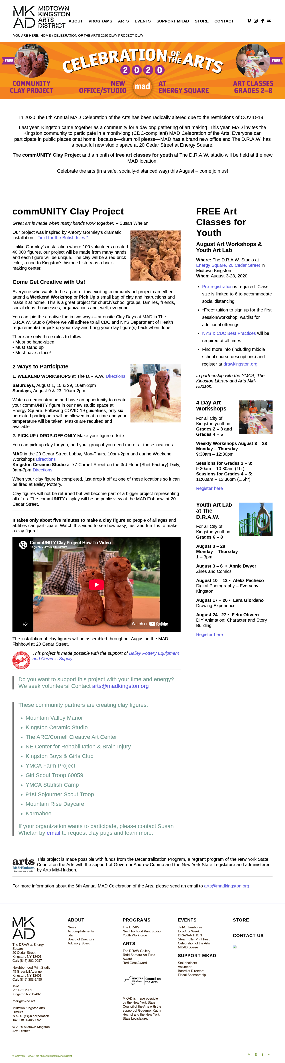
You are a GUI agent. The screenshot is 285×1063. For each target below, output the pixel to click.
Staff (71, 935)
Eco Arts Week (189, 931)
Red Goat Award (135, 963)
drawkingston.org (240, 364)
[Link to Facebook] (262, 21)
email (53, 833)
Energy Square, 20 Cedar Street (228, 265)
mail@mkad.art (23, 1001)
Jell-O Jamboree (190, 927)
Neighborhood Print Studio (142, 931)
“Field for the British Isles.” (62, 237)
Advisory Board (79, 943)
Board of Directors (81, 939)
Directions (115, 376)
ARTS (129, 943)
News (72, 927)
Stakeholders (187, 963)
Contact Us (248, 935)
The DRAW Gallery (137, 951)
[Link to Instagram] (255, 21)
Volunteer (184, 967)
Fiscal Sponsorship (192, 975)
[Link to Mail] (269, 21)
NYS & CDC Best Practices (229, 333)
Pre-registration (217, 286)
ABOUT (76, 919)
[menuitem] (76, 21)
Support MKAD (197, 955)
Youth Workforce (135, 935)
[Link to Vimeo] (249, 21)
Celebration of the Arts (194, 943)
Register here (209, 488)
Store (241, 919)
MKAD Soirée (188, 947)
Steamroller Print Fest (194, 939)
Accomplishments (81, 931)
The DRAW (131, 927)
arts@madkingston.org (120, 686)
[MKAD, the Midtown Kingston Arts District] (43, 14)
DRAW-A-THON (190, 935)
